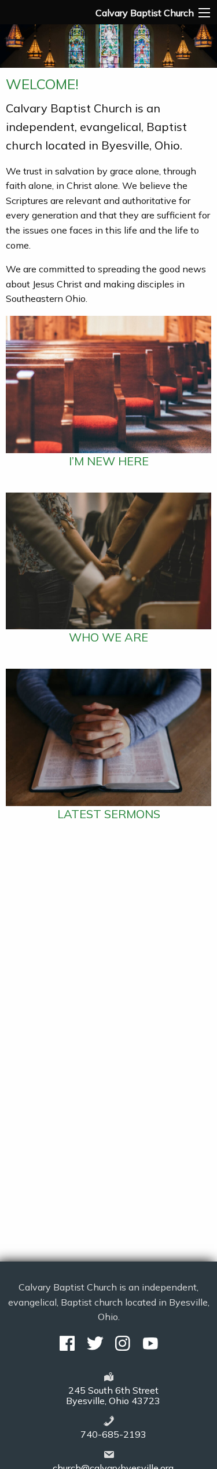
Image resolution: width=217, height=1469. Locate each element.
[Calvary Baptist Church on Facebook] (67, 1343)
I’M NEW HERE (109, 461)
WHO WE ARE (108, 637)
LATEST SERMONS (108, 814)
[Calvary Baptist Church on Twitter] (95, 1343)
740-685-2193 (113, 1434)
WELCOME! (42, 84)
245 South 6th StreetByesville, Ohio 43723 (113, 1395)
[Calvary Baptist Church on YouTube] (150, 1343)
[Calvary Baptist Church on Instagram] (122, 1343)
